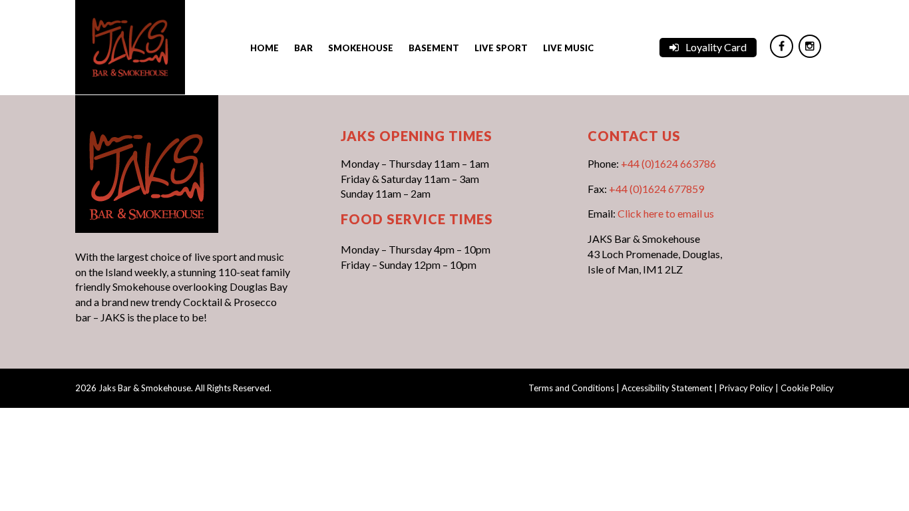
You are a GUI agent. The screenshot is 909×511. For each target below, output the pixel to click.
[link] (130, 45)
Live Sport (501, 48)
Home (264, 48)
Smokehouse (360, 48)
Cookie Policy (807, 388)
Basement (434, 48)
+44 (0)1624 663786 (668, 163)
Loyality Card (716, 47)
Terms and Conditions (571, 388)
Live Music (568, 48)
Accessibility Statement (667, 388)
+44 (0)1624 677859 (656, 188)
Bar (303, 48)
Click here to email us (666, 213)
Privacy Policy (746, 388)
